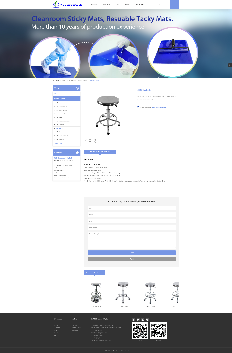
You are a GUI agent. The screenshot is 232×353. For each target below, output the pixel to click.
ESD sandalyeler (60, 124)
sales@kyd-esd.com (59, 173)
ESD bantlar (59, 117)
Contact (58, 152)
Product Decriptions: (100, 152)
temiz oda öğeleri (72, 80)
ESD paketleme (60, 139)
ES (158, 4)
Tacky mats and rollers (61, 106)
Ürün (117, 4)
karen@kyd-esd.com (59, 170)
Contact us (57, 335)
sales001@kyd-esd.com (60, 175)
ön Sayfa (94, 4)
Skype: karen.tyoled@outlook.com (63, 178)
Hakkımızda (106, 4)
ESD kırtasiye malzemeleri (63, 121)
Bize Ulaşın (140, 4)
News (56, 333)
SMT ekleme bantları (61, 110)
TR (162, 4)
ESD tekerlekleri (60, 132)
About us (57, 327)
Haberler (127, 4)
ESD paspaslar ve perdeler (62, 103)
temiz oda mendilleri (61, 113)
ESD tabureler (83, 80)
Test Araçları (58, 143)
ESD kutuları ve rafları (62, 135)
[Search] (175, 4)
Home (57, 80)
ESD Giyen (57, 94)
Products (56, 330)
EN (154, 4)
